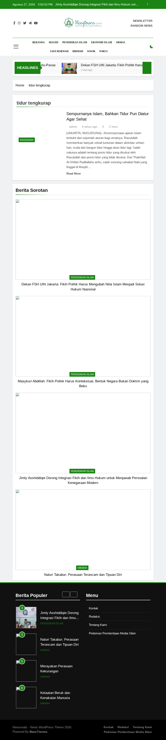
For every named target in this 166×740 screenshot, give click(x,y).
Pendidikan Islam (74, 42)
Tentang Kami (98, 624)
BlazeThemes (38, 731)
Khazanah (26, 140)
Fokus (103, 51)
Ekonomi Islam (101, 42)
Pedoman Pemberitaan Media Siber (112, 633)
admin (73, 126)
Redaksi (94, 616)
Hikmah (77, 51)
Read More (73, 173)
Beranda (38, 42)
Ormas (120, 42)
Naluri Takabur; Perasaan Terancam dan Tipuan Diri (83, 574)
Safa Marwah (59, 51)
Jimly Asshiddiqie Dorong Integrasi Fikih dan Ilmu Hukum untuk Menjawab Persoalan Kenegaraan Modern (97, 4)
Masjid (53, 42)
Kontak (93, 608)
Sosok (91, 51)
